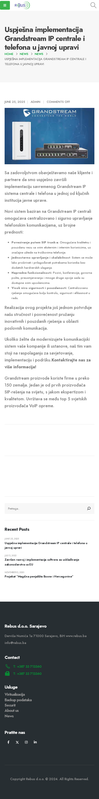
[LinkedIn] (35, 742)
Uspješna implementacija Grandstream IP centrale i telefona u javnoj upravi (46, 545)
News (9, 716)
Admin (35, 102)
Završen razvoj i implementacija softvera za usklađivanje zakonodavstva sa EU (42, 562)
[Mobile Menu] (5, 5)
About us (12, 710)
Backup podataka (18, 700)
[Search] (88, 508)
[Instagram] (26, 742)
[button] (93, 5)
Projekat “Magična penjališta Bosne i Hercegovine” (39, 576)
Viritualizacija (15, 694)
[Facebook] (8, 742)
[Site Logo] (22, 5)
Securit (10, 705)
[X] (17, 742)
